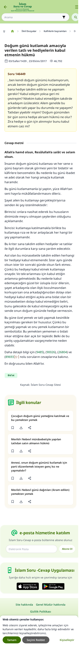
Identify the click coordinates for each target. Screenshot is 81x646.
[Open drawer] (76, 7)
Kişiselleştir (67, 640)
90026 (51, 352)
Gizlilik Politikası (40, 611)
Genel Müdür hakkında (50, 604)
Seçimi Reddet (36, 640)
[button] (12, 427)
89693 (9, 357)
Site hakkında (24, 604)
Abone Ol (67, 548)
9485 (39, 352)
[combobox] (32, 17)
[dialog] (39, 631)
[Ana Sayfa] (12, 31)
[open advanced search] (63, 17)
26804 (62, 352)
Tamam (11, 640)
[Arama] (75, 17)
